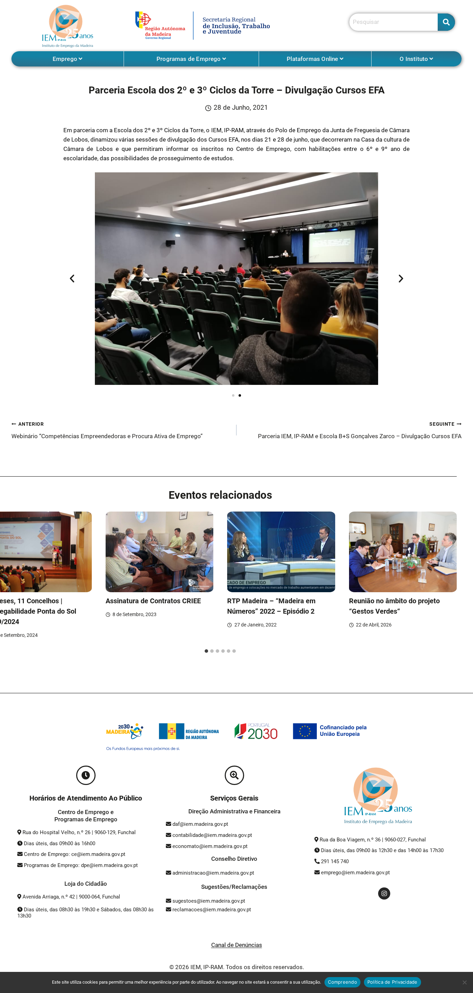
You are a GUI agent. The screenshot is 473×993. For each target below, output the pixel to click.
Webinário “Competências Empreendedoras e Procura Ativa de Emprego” (107, 430)
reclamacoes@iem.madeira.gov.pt (211, 909)
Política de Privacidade (392, 982)
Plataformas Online (313, 58)
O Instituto (414, 58)
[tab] (206, 651)
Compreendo (342, 982)
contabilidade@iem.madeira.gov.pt (212, 835)
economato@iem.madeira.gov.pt (210, 846)
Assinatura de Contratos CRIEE (153, 601)
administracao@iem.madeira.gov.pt (212, 873)
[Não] (464, 982)
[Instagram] (384, 893)
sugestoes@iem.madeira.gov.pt (208, 901)
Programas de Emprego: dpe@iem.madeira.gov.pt (81, 865)
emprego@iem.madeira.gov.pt (355, 872)
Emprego (66, 58)
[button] (72, 278)
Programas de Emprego (189, 58)
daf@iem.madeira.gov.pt (200, 824)
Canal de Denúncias (236, 944)
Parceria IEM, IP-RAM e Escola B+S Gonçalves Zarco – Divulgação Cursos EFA (360, 430)
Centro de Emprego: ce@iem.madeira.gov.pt (74, 854)
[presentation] (160, 552)
